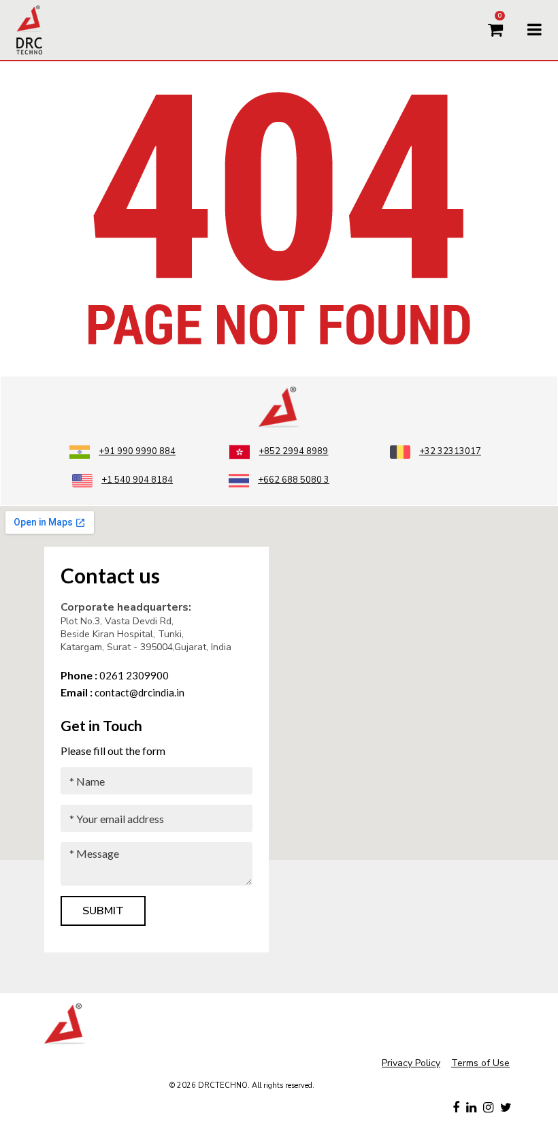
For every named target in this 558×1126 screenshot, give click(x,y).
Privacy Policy (411, 1063)
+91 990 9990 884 (137, 451)
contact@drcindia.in (122, 692)
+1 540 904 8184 (137, 480)
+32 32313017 (450, 451)
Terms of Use (480, 1063)
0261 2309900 (115, 675)
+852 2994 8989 (293, 451)
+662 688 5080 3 (293, 480)
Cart (499, 17)
